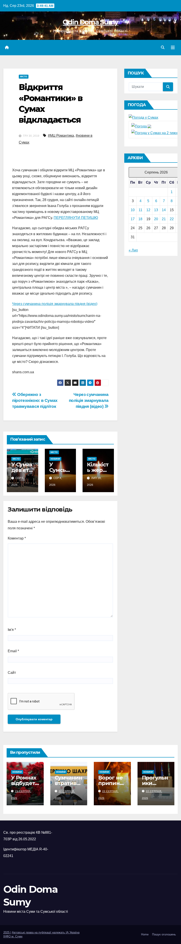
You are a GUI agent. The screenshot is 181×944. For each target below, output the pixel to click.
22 (172, 219)
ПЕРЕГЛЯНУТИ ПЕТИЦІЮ (76, 218)
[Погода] (141, 126)
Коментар (17, 538)
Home (145, 934)
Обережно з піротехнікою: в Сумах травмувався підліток (35, 400)
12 (148, 210)
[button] (162, 47)
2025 (6, 932)
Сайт (12, 672)
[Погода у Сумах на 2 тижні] (154, 133)
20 (156, 219)
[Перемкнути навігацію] (173, 47)
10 (133, 210)
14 (164, 210)
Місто (23, 76)
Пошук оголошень (164, 934)
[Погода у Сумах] (143, 117)
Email (13, 651)
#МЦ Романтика (61, 135)
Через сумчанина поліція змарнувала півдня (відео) (54, 304)
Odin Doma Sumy (90, 22)
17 (133, 219)
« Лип (133, 250)
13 (156, 210)
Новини (55, 459)
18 (140, 219)
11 (140, 210)
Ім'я (12, 630)
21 (164, 219)
